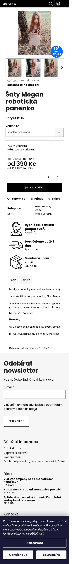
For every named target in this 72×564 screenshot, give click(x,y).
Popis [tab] (13, 280)
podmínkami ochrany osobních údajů (33, 407)
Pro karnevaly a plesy (44, 208)
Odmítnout (18, 555)
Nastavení (34, 543)
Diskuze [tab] (25, 280)
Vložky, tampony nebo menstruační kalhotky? (29, 480)
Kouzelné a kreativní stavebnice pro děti (32, 489)
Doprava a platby (15, 453)
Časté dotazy (12, 448)
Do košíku (37, 187)
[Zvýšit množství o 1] (57, 176)
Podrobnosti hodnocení (22, 85)
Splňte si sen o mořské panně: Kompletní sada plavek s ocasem (32, 499)
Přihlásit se (16, 421)
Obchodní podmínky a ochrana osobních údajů (34, 461)
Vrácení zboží (12, 457)
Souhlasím (51, 555)
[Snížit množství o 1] (39, 176)
